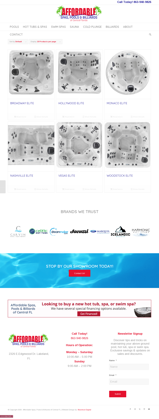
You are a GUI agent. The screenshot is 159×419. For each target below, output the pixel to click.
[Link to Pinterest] (144, 409)
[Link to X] (139, 409)
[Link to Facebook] (130, 409)
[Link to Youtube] (149, 409)
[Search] (149, 34)
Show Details (42, 117)
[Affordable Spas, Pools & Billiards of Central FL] (79, 14)
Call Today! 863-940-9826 (134, 2)
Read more (21, 117)
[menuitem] (14, 27)
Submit (118, 394)
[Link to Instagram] (135, 409)
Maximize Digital (84, 410)
